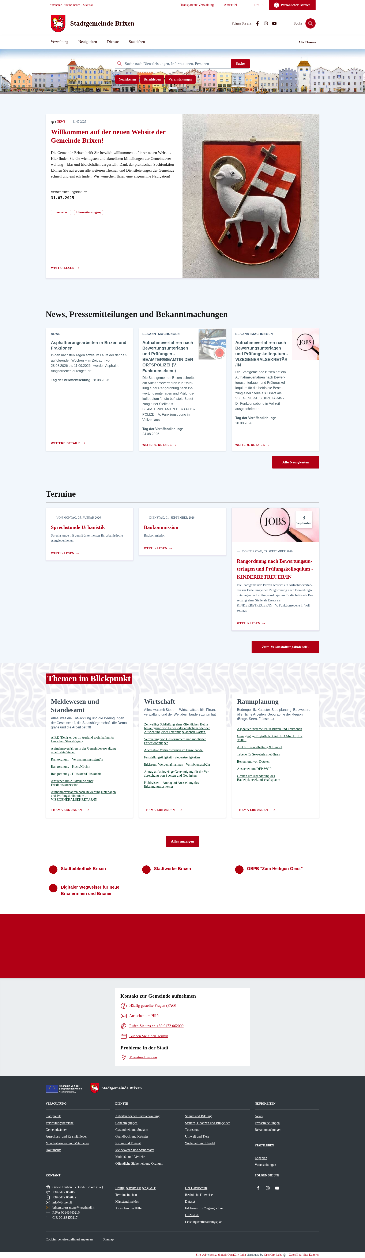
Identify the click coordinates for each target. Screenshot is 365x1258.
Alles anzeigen (182, 841)
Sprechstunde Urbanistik (78, 527)
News (60, 121)
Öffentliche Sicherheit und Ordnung (139, 1163)
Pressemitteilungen (267, 1123)
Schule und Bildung (198, 1116)
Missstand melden (127, 1201)
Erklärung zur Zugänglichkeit (204, 1208)
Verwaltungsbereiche (60, 1123)
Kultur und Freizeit (128, 1143)
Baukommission (161, 527)
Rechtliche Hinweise (199, 1195)
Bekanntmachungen (268, 1129)
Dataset (190, 1201)
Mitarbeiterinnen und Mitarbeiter (67, 1143)
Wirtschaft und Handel (200, 1143)
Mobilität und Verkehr (130, 1156)
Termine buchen (126, 1195)
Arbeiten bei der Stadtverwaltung (137, 1116)
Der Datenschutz (196, 1188)
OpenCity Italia (236, 1254)
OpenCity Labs (273, 1254)
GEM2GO (192, 1215)
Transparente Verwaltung (197, 5)
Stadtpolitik (53, 1116)
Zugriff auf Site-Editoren (304, 1254)
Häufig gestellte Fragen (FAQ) (135, 1188)
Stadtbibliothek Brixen (83, 868)
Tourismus (192, 1129)
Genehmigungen (126, 1123)
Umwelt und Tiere (197, 1136)
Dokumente (53, 1150)
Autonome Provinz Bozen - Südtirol (71, 5)
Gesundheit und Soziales (131, 1129)
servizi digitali (218, 1254)
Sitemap (108, 1239)
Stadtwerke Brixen (172, 868)
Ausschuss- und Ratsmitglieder (66, 1136)
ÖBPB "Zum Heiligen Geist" (275, 868)
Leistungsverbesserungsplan (203, 1222)
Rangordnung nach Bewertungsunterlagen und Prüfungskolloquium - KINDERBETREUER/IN (275, 569)
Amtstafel (230, 5)
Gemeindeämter (56, 1129)
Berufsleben (152, 79)
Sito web (201, 1254)
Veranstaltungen (180, 79)
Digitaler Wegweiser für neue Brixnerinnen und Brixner (90, 890)
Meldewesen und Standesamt (134, 1150)
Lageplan (261, 1158)
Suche (240, 63)
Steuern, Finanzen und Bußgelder (207, 1123)
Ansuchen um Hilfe (128, 1208)
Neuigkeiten (127, 79)
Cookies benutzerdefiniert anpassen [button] (69, 1239)
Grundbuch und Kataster (131, 1136)
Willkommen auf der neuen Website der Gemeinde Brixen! (108, 136)
